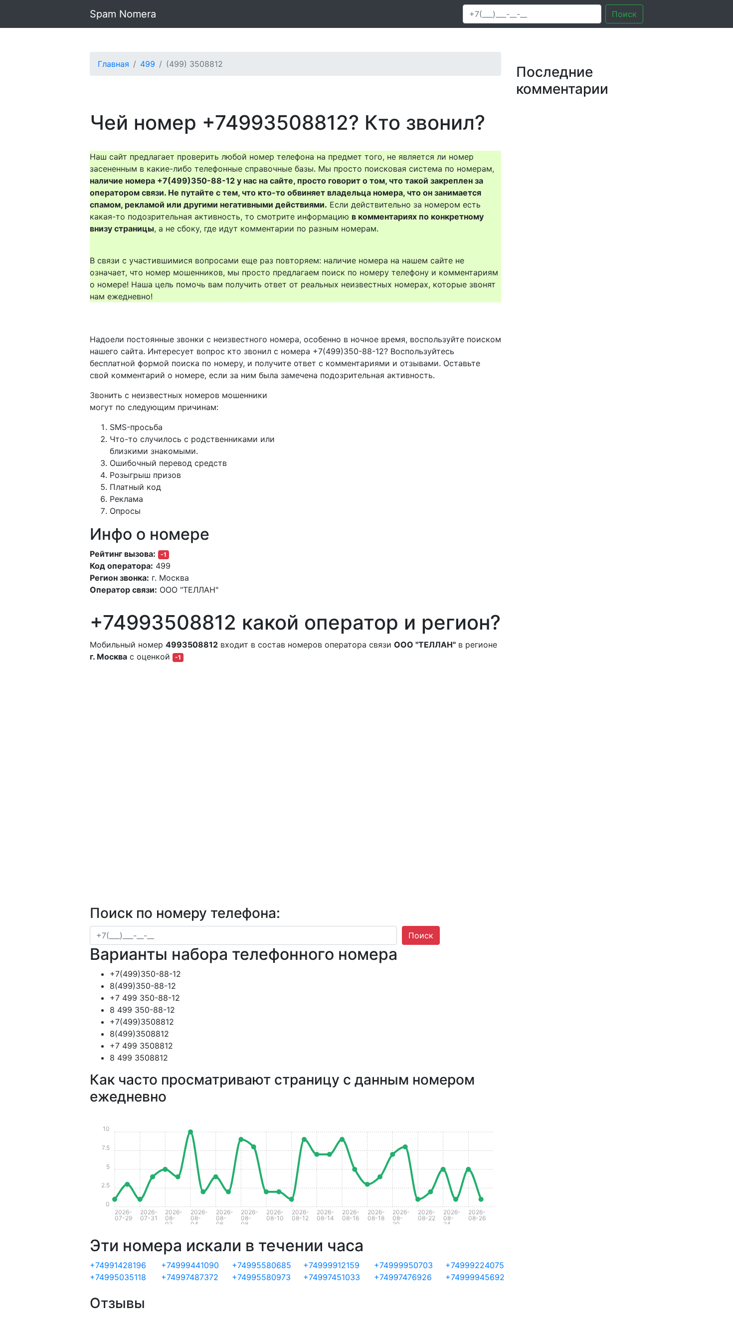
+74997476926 (403, 1277)
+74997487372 (189, 1277)
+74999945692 (475, 1277)
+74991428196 (118, 1265)
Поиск (624, 14)
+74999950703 (403, 1265)
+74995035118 (118, 1277)
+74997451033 (331, 1277)
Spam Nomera (123, 14)
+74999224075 (474, 1265)
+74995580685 (261, 1265)
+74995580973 (261, 1277)
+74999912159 (331, 1265)
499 (147, 64)
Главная (113, 64)
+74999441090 (190, 1265)
